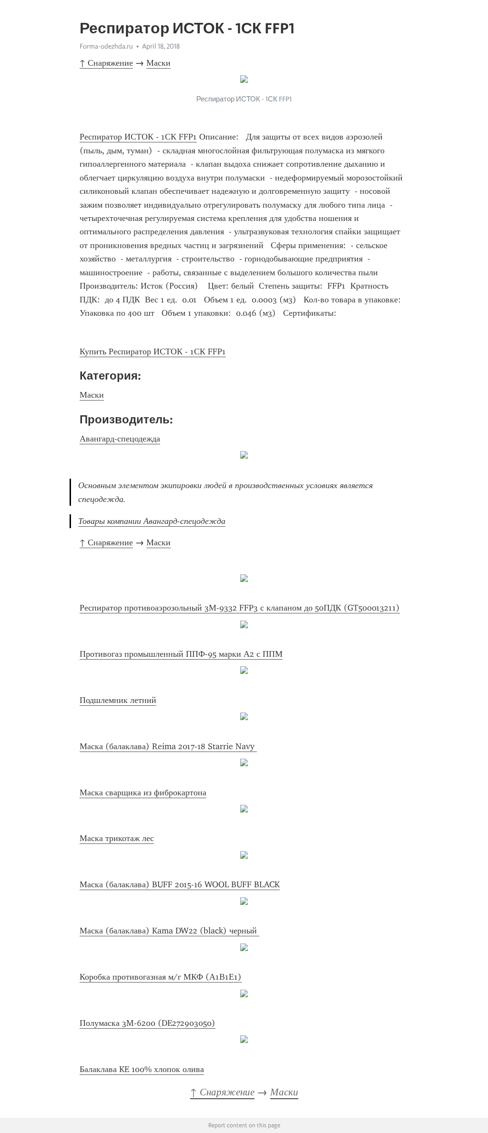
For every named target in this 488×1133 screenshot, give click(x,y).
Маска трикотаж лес (117, 838)
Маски (158, 63)
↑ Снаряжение (106, 63)
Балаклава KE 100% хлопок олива (142, 1069)
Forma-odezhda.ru (106, 46)
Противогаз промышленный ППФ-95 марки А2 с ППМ (181, 654)
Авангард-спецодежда (120, 438)
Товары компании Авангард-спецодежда (151, 521)
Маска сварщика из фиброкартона (143, 792)
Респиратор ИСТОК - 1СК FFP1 (138, 136)
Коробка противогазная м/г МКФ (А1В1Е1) (161, 977)
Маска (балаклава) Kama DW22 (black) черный (169, 930)
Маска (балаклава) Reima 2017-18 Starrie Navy (168, 746)
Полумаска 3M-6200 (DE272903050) (147, 1023)
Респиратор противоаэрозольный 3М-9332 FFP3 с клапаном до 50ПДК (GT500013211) (240, 607)
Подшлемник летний (118, 700)
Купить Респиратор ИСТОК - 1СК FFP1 (153, 351)
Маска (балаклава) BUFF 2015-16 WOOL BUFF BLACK (180, 884)
